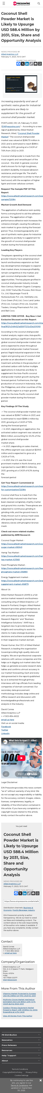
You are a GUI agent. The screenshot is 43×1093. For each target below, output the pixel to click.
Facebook (6, 727)
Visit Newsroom (10, 980)
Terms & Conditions (20, 1069)
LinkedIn (5, 733)
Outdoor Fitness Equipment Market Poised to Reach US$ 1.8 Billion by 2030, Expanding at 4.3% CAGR (20, 1010)
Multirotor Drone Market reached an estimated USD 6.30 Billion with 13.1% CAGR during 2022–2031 (19, 1002)
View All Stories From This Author (17, 1016)
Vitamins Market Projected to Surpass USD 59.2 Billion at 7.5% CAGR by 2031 (19, 995)
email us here (7, 720)
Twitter (4, 730)
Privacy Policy (31, 1072)
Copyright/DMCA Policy (12, 1072)
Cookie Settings (21, 1075)
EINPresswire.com (11, 126)
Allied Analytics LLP (9, 54)
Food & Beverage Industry (24, 910)
